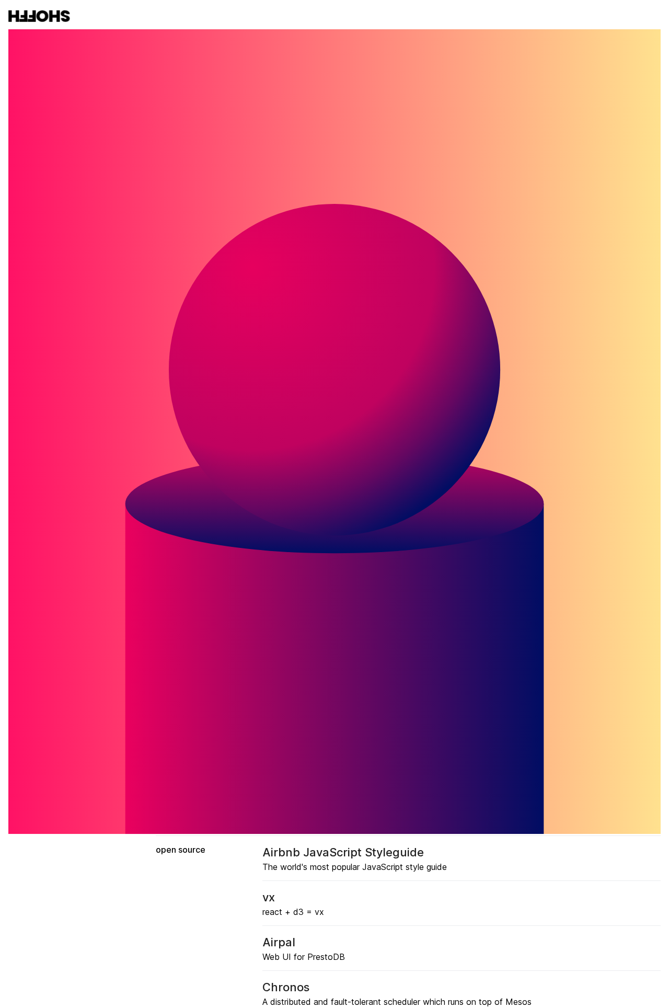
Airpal (278, 942)
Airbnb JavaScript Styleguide (343, 852)
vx (268, 897)
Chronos (285, 987)
